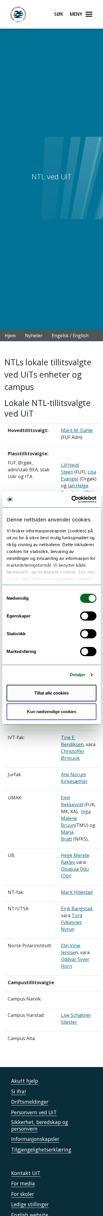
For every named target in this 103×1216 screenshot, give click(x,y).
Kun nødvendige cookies (51, 711)
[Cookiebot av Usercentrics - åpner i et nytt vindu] (72, 499)
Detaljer (78, 674)
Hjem (10, 335)
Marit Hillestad (76, 892)
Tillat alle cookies (51, 693)
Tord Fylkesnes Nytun (71, 922)
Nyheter (34, 335)
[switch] (88, 616)
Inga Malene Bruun (76, 818)
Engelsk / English (70, 335)
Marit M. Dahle (77, 430)
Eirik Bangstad (76, 908)
